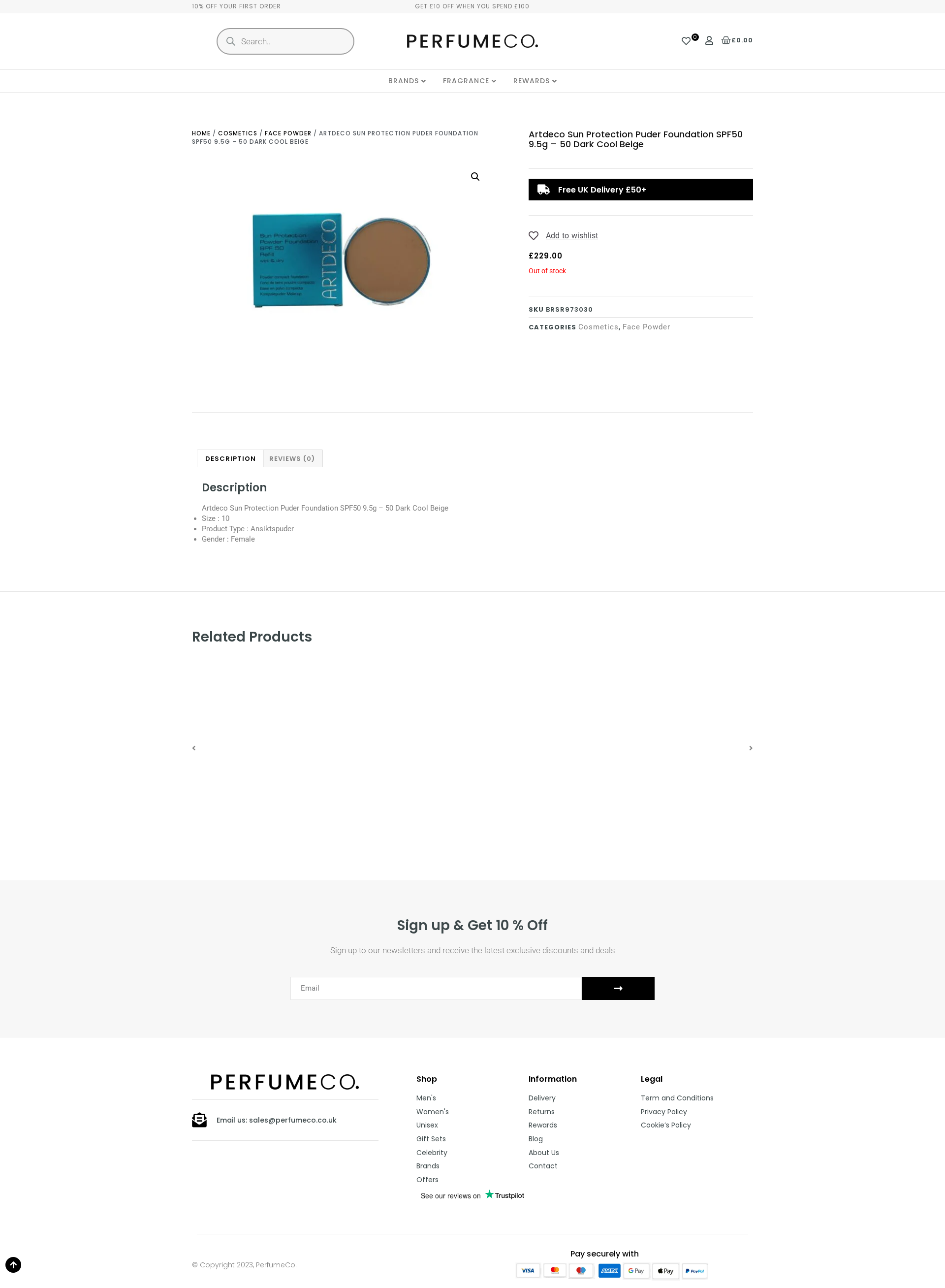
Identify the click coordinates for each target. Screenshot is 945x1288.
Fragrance (466, 81)
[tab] (230, 458)
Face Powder (288, 133)
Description (230, 458)
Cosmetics (237, 133)
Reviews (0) (292, 458)
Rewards (531, 81)
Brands (403, 81)
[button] (194, 748)
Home (201, 133)
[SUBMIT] (618, 988)
